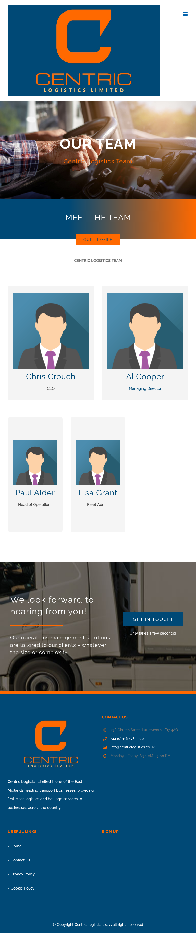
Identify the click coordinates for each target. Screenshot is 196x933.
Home (16, 846)
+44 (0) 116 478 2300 (127, 739)
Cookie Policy (22, 888)
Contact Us (20, 860)
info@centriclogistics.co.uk (133, 747)
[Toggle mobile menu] (185, 14)
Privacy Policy (23, 874)
